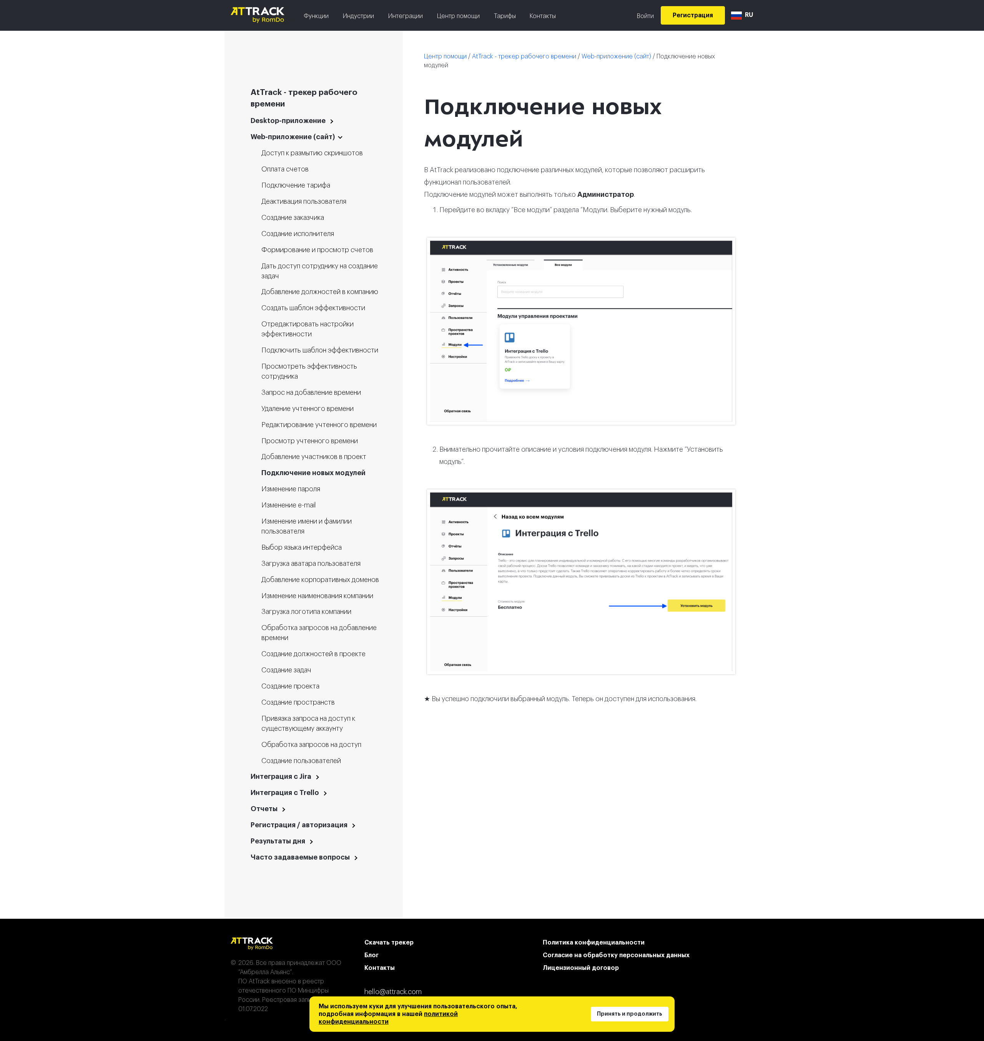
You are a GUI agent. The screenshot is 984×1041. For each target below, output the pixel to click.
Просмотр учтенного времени (309, 440)
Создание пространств (298, 702)
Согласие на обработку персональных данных (616, 955)
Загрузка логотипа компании (306, 611)
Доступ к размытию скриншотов (312, 153)
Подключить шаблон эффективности (319, 350)
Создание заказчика (292, 217)
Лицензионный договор (581, 968)
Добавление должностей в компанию (319, 291)
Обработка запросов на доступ (311, 744)
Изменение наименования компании (317, 595)
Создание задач (286, 670)
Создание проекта (290, 686)
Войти (645, 16)
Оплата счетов (285, 169)
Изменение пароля (290, 489)
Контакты (543, 16)
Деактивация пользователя (303, 201)
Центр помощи (458, 16)
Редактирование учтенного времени (319, 424)
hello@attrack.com (393, 991)
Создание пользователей (301, 760)
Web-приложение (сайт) (616, 56)
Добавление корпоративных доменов (320, 579)
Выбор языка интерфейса (301, 547)
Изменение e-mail (288, 505)
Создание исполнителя (297, 233)
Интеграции (405, 16)
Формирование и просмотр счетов (317, 249)
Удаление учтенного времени (307, 408)
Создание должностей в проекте (313, 653)
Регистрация (693, 15)
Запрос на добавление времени (311, 392)
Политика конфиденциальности (594, 943)
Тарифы (505, 16)
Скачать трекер (389, 943)
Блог (371, 955)
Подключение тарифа (295, 185)
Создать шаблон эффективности (313, 307)
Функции (316, 16)
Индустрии (358, 16)
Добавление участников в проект (313, 456)
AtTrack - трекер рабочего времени (524, 56)
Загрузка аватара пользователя (311, 563)
